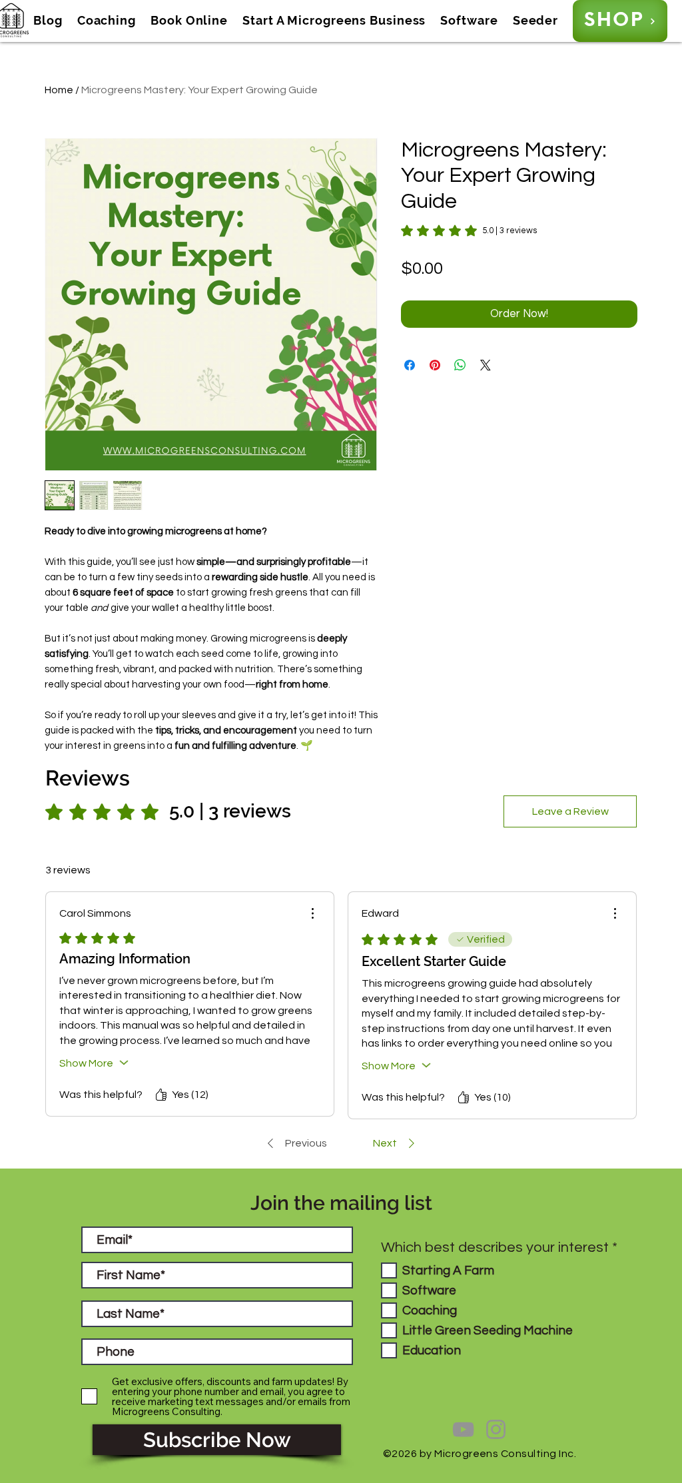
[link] (469, 231)
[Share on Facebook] (410, 365)
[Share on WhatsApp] (460, 365)
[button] (48, 20)
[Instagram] (496, 1429)
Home (59, 90)
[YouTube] (463, 1429)
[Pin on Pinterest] (435, 365)
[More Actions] (312, 913)
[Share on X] (486, 365)
